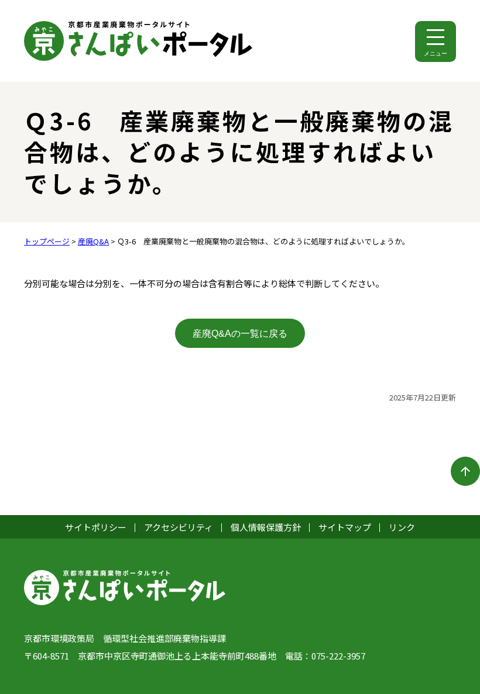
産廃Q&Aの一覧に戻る (240, 334)
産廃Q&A (93, 241)
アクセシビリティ (178, 527)
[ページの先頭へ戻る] (465, 471)
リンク (402, 527)
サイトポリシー (95, 527)
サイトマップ (344, 527)
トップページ (47, 241)
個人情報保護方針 (266, 527)
